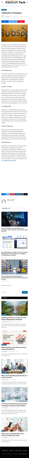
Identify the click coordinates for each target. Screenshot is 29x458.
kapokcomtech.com (23, 453)
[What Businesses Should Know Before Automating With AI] (14, 338)
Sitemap (25, 450)
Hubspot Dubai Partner (10, 160)
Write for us (18, 450)
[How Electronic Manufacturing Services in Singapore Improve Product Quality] (14, 394)
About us (11, 450)
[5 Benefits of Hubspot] (14, 33)
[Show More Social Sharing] (26, 21)
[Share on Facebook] (5, 21)
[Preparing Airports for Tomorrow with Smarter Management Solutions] (14, 308)
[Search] (27, 2)
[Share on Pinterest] (21, 21)
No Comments (9, 18)
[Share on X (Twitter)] (13, 21)
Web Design (4, 372)
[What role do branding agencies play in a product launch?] (14, 366)
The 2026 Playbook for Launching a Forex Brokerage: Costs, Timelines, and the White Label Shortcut (14, 230)
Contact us (5, 450)
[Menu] (2, 2)
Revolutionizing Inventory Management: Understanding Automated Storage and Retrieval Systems (14, 278)
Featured (4, 9)
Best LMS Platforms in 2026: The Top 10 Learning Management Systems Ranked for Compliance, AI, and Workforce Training (14, 254)
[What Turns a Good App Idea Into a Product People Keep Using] (14, 424)
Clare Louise (7, 16)
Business (4, 344)
